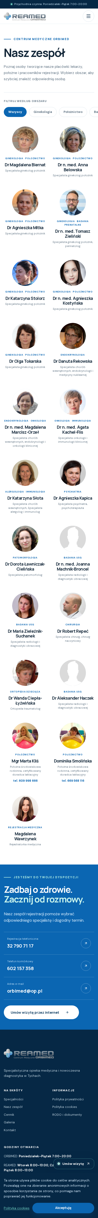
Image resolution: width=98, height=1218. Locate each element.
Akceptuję (63, 1208)
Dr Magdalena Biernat (25, 164)
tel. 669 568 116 (73, 781)
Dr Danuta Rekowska (73, 361)
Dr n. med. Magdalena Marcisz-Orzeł (25, 429)
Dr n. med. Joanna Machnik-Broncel (73, 566)
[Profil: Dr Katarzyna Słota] (25, 473)
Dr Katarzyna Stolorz (25, 298)
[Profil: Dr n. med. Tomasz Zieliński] (73, 202)
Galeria (9, 1122)
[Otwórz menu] (88, 16)
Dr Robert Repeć (72, 631)
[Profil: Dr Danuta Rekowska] (73, 336)
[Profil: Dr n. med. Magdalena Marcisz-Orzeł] (25, 402)
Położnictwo (73, 112)
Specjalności (13, 1099)
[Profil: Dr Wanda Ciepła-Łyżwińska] (25, 673)
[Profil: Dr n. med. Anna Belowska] (73, 139)
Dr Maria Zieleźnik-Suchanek (25, 633)
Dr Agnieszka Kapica (73, 498)
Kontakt (10, 1130)
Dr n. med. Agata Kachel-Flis (72, 429)
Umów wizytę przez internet (35, 1012)
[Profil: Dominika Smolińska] (73, 736)
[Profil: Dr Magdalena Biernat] (25, 139)
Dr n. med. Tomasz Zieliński (72, 233)
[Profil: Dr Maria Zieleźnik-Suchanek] (25, 606)
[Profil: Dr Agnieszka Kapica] (73, 473)
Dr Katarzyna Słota (25, 498)
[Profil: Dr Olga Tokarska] (25, 336)
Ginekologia (43, 112)
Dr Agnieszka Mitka (25, 227)
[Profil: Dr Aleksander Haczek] (73, 673)
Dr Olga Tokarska (25, 361)
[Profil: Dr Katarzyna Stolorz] (25, 273)
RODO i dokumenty (67, 1115)
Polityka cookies (64, 1107)
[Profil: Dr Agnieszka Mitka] (25, 202)
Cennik (9, 1115)
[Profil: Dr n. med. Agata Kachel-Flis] (73, 402)
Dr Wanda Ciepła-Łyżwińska (25, 700)
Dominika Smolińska (73, 761)
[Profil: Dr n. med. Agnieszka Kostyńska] (73, 273)
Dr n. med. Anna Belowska (73, 167)
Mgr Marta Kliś (25, 761)
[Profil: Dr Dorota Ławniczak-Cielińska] (25, 539)
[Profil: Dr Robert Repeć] (73, 606)
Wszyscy (15, 112)
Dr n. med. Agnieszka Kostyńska (73, 300)
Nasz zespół (13, 1107)
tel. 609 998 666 (25, 781)
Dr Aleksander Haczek (72, 698)
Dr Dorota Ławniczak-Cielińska (25, 566)
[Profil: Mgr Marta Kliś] (25, 736)
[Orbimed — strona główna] (25, 16)
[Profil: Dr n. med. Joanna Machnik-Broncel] (73, 539)
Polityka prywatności (68, 1099)
